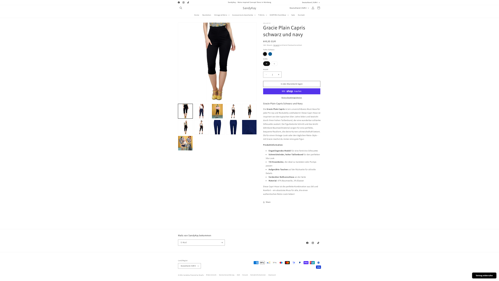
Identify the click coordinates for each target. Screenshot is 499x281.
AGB (238, 275)
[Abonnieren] (222, 243)
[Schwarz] (265, 54)
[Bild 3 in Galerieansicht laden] (217, 111)
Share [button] (268, 202)
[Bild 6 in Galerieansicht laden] (185, 127)
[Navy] (270, 54)
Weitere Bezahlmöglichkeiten (291, 97)
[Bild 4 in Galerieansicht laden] (233, 111)
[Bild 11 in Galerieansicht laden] (185, 143)
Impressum (272, 275)
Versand (276, 45)
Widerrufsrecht (211, 275)
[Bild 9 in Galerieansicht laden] (233, 127)
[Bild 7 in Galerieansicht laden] (201, 127)
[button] (181, 8)
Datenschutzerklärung (226, 275)
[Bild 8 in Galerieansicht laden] (217, 127)
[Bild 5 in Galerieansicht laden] (249, 111)
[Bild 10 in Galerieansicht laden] (249, 127)
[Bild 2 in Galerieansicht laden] (201, 111)
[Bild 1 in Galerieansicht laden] (185, 111)
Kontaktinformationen (258, 275)
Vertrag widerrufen (484, 275)
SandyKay (186, 275)
